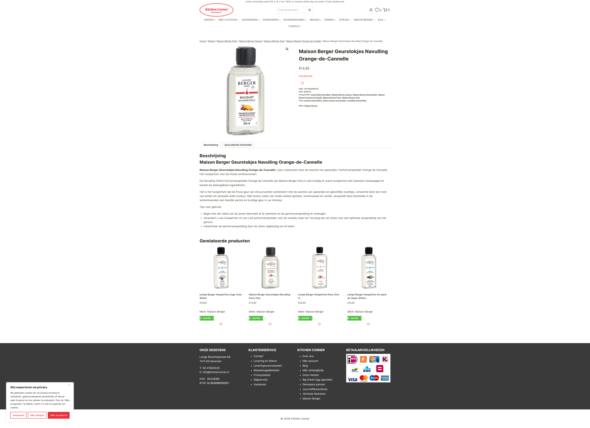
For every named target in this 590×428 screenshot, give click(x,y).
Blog (305, 365)
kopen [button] (207, 318)
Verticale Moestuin (314, 393)
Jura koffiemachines (315, 389)
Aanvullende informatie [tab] (238, 144)
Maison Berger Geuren (342, 94)
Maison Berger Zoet (351, 97)
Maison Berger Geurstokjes (365, 94)
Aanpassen (18, 415)
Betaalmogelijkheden (266, 370)
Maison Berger (311, 106)
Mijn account (310, 360)
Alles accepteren (58, 415)
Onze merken (311, 375)
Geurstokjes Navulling (321, 94)
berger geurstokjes (313, 100)
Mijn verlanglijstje (313, 370)
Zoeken (310, 10)
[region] (40, 402)
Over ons (308, 356)
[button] (287, 49)
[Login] (371, 9)
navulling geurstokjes (356, 100)
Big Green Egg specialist (317, 379)
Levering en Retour (265, 360)
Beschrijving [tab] (211, 144)
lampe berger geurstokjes (334, 100)
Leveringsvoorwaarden (268, 365)
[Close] (70, 385)
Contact (258, 356)
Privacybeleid (262, 375)
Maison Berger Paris (332, 97)
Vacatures (260, 384)
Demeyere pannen (314, 384)
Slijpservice (260, 379)
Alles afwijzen (37, 415)
